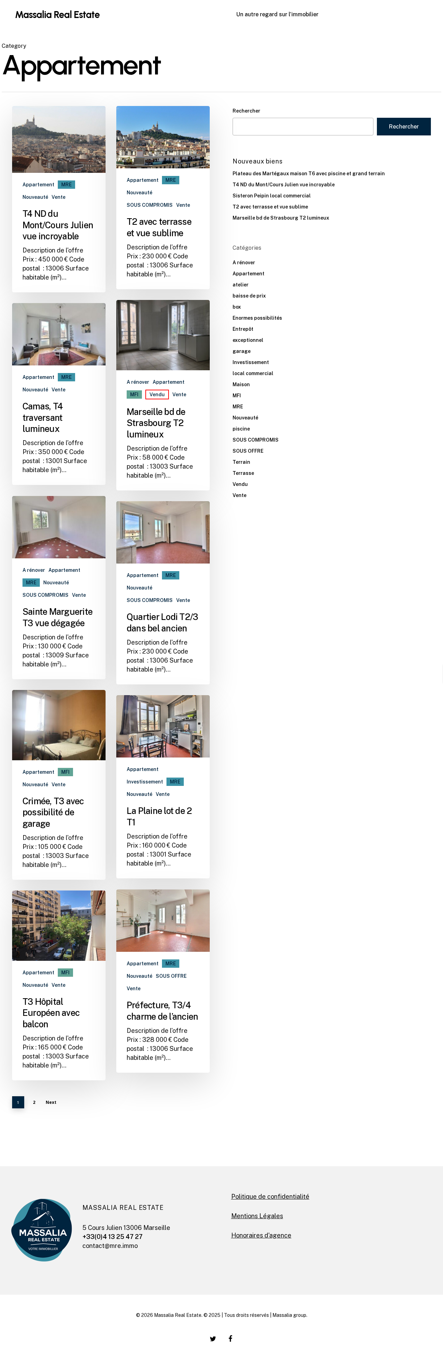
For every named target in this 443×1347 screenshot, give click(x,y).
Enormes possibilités (257, 318)
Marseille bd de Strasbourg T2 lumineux (281, 218)
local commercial (253, 373)
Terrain (241, 462)
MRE (66, 184)
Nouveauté (35, 197)
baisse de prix (249, 296)
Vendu (157, 394)
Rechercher (246, 111)
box (237, 307)
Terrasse (243, 473)
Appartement (38, 184)
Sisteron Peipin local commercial (272, 195)
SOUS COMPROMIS (150, 205)
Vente (58, 197)
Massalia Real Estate (57, 14)
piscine (241, 429)
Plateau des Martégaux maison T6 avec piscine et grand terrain (309, 173)
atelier (240, 284)
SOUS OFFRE (171, 976)
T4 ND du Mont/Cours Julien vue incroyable (284, 184)
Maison (241, 384)
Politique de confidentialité (270, 1196)
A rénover (138, 382)
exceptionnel (248, 340)
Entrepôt (243, 329)
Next (51, 1102)
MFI (134, 394)
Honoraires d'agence (261, 1235)
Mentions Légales (257, 1216)
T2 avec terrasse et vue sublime (270, 207)
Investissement (145, 782)
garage (242, 351)
